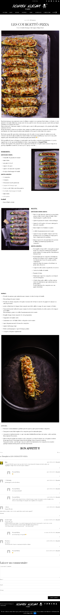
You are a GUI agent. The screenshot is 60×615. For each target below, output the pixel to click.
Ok (34, 613)
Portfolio (38, 12)
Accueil (5, 12)
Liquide (24, 12)
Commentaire (3, 566)
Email (1, 585)
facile (23, 28)
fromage (27, 28)
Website (2, 590)
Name (1, 579)
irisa (6, 462)
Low (54, 12)
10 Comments (33, 20)
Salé (11, 12)
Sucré (17, 12)
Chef (30, 12)
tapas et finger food (38, 28)
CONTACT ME (47, 12)
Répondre (58, 462)
